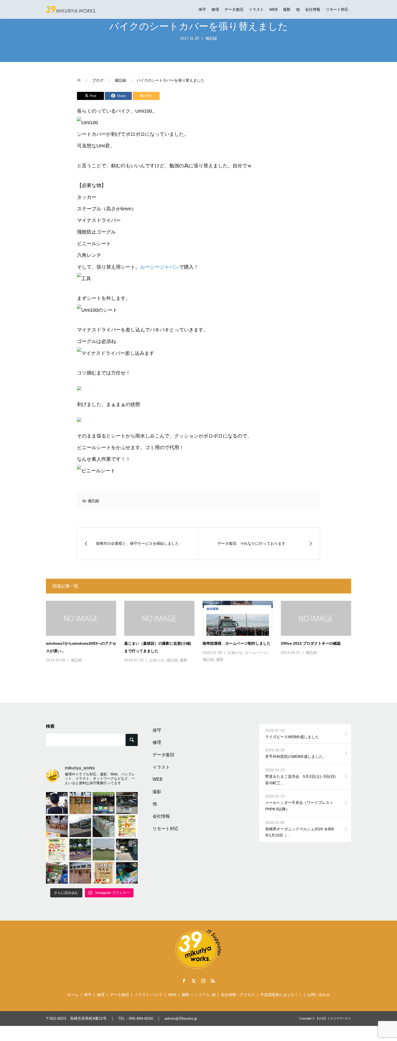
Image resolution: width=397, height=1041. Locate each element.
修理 (215, 9)
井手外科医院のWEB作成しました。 (296, 753)
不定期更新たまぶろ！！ (281, 995)
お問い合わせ (318, 995)
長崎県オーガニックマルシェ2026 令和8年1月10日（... (299, 829)
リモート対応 (337, 9)
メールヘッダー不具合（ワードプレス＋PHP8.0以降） (299, 802)
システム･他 (205, 995)
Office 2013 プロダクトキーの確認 (311, 643)
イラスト (256, 9)
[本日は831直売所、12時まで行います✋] (104, 803)
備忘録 (211, 38)
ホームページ (256, 652)
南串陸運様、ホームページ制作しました (237, 643)
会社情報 (312, 9)
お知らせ (156, 660)
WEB (273, 9)
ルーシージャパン (159, 267)
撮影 (287, 9)
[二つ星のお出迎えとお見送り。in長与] (57, 803)
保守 (202, 9)
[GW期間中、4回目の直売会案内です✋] (104, 873)
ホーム (73, 995)
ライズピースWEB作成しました (292, 733)
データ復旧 (233, 9)
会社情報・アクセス (238, 995)
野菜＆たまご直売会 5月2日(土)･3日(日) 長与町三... (302, 776)
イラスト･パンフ (148, 995)
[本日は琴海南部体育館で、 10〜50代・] (80, 873)
